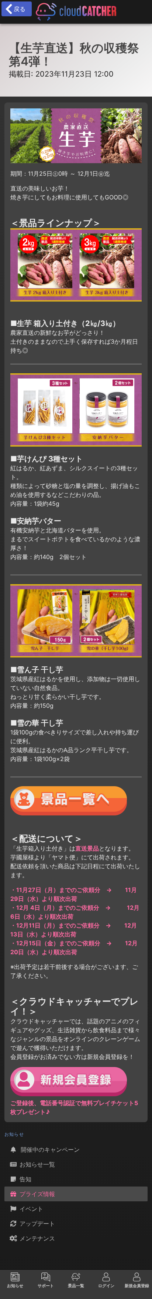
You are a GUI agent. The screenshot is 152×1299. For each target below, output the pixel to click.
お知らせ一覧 (36, 1164)
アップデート (36, 1223)
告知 (24, 1179)
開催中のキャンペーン (49, 1149)
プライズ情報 (36, 1194)
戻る (17, 9)
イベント (30, 1208)
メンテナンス (36, 1238)
